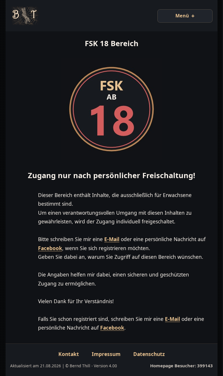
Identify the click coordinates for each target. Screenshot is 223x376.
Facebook (59, 248)
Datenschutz (147, 362)
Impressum (104, 362)
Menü (178, 15)
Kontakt (66, 362)
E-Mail (111, 239)
